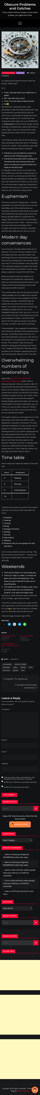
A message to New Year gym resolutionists (26, 686)
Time (22, 670)
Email (4, 752)
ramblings (20, 73)
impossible (6, 667)
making (22, 667)
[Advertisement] (20, 975)
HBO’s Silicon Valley (26, 636)
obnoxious (6, 670)
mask (7, 891)
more (30, 667)
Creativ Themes (23, 1091)
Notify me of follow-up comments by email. (20, 782)
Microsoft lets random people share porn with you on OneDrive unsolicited (19, 873)
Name (4, 740)
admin (6, 659)
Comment (6, 709)
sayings (15, 670)
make (15, 667)
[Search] (35, 808)
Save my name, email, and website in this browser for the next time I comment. (19, 778)
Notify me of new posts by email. (16, 787)
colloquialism (7, 664)
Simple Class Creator (8, 636)
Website (5, 763)
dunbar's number (20, 664)
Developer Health (8, 73)
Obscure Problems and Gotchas (20, 6)
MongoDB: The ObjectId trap (16, 679)
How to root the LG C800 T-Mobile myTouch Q (10, 645)
